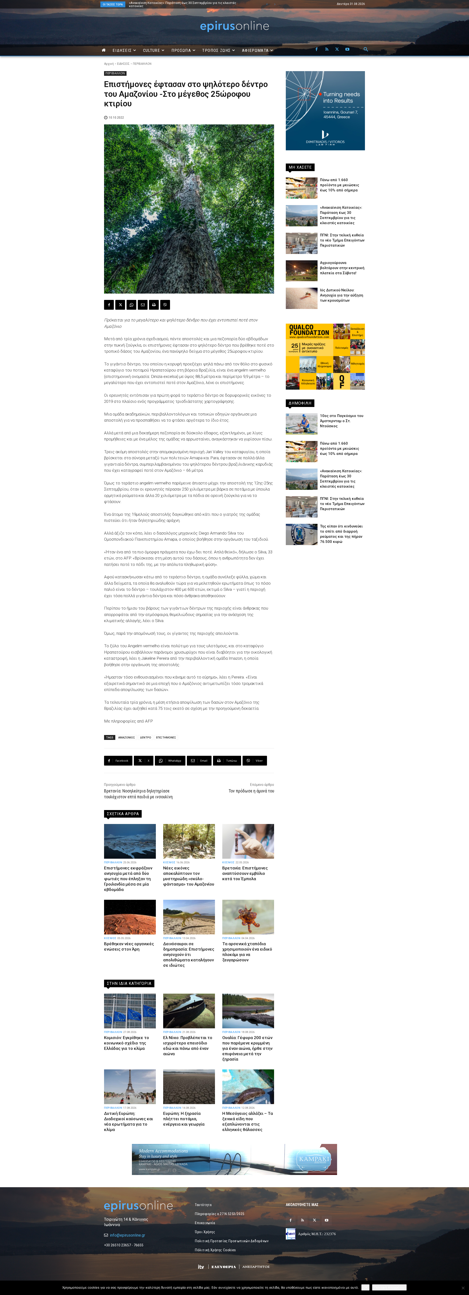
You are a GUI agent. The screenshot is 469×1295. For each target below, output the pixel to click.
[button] (366, 50)
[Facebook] (316, 50)
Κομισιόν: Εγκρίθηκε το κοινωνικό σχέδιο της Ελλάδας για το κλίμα (126, 1043)
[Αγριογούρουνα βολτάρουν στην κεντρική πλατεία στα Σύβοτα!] (302, 271)
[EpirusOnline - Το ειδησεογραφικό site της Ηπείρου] (234, 26)
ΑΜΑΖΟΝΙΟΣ (126, 737)
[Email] (143, 305)
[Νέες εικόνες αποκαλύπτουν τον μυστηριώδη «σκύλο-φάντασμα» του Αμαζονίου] (189, 841)
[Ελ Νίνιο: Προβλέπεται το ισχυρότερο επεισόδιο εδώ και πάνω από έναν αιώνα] (189, 1011)
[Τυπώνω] (154, 305)
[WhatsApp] (131, 305)
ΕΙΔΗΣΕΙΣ (123, 64)
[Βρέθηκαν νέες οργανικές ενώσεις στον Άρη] (130, 917)
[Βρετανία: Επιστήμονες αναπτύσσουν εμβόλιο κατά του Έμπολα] (248, 841)
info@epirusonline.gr (127, 1235)
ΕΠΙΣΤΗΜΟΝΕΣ (166, 737)
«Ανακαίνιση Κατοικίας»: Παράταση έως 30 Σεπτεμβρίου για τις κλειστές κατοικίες (177, 4)
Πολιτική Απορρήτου (389, 1287)
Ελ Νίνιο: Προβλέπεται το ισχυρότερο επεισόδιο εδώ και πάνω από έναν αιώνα (187, 1045)
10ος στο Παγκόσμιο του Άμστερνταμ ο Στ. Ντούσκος (341, 421)
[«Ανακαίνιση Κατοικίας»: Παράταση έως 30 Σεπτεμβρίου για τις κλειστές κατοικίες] (302, 215)
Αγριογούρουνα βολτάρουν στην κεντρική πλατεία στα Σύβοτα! (342, 268)
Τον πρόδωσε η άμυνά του (251, 790)
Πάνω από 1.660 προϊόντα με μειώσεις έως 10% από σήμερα (339, 185)
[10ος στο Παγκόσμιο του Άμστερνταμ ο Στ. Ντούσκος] (302, 424)
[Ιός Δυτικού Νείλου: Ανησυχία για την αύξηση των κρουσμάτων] (302, 298)
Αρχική (109, 64)
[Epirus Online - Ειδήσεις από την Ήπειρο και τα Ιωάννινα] (143, 1206)
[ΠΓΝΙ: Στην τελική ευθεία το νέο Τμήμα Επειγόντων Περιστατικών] (302, 243)
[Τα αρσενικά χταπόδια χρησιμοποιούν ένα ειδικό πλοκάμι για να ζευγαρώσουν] (248, 917)
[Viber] (165, 305)
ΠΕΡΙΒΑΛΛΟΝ (142, 64)
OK (365, 1287)
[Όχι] (462, 1287)
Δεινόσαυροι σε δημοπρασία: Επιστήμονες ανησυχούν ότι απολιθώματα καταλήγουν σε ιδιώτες (188, 954)
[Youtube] (347, 50)
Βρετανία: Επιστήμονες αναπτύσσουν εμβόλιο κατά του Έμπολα (245, 873)
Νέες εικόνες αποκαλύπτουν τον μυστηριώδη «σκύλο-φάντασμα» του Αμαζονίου (188, 876)
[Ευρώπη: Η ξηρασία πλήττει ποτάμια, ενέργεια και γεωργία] (189, 1086)
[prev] (267, 4)
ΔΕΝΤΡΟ (145, 737)
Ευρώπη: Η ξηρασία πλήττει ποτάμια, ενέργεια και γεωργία (183, 1119)
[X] (337, 50)
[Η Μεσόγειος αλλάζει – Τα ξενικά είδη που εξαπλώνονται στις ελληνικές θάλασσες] (248, 1086)
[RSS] (327, 50)
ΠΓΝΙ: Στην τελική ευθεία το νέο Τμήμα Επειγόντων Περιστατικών (177, 3)
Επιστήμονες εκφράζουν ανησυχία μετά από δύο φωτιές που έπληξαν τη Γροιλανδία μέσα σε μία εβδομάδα (128, 879)
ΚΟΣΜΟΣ (169, 862)
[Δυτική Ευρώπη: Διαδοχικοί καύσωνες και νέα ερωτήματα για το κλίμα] (130, 1086)
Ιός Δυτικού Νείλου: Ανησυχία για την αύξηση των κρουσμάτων (341, 295)
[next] (275, 4)
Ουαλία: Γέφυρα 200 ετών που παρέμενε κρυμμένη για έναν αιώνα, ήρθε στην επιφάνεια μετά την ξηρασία (247, 1048)
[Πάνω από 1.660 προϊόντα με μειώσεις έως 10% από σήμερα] (302, 188)
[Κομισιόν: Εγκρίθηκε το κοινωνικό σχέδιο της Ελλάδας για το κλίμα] (130, 1011)
